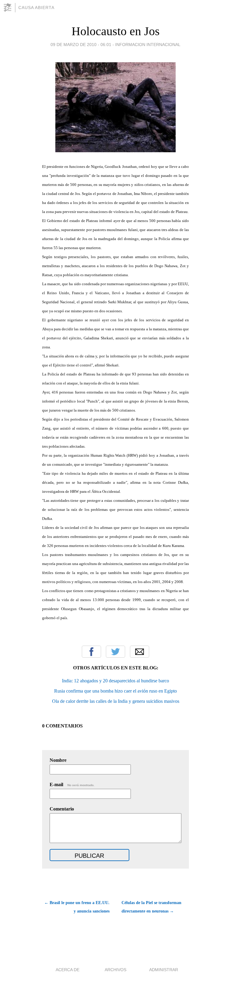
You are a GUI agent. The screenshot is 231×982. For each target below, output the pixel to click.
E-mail (72, 784)
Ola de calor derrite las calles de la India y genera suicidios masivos (115, 701)
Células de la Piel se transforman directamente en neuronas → (151, 906)
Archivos (115, 969)
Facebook (91, 652)
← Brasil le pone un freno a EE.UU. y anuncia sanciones (76, 906)
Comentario (62, 808)
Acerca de (67, 969)
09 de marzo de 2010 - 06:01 (81, 44)
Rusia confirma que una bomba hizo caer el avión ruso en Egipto (115, 690)
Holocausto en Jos (116, 31)
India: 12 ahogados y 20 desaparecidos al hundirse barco (115, 680)
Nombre (58, 760)
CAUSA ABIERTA (36, 7)
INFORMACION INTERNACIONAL (147, 44)
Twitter (115, 652)
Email (139, 652)
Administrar (163, 969)
